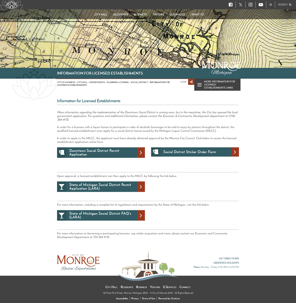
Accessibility (122, 298)
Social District (139, 82)
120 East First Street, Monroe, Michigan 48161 (126, 292)
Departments (97, 82)
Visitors (155, 287)
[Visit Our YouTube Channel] (261, 5)
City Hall (111, 287)
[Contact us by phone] (270, 4)
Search (283, 4)
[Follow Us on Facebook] (230, 5)
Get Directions (229, 258)
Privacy (135, 298)
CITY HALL (82, 82)
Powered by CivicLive (169, 298)
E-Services (169, 287)
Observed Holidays (226, 262)
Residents (127, 287)
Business (141, 287)
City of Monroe (66, 82)
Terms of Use (148, 298)
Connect (185, 287)
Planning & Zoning (118, 82)
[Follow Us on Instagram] (250, 5)
